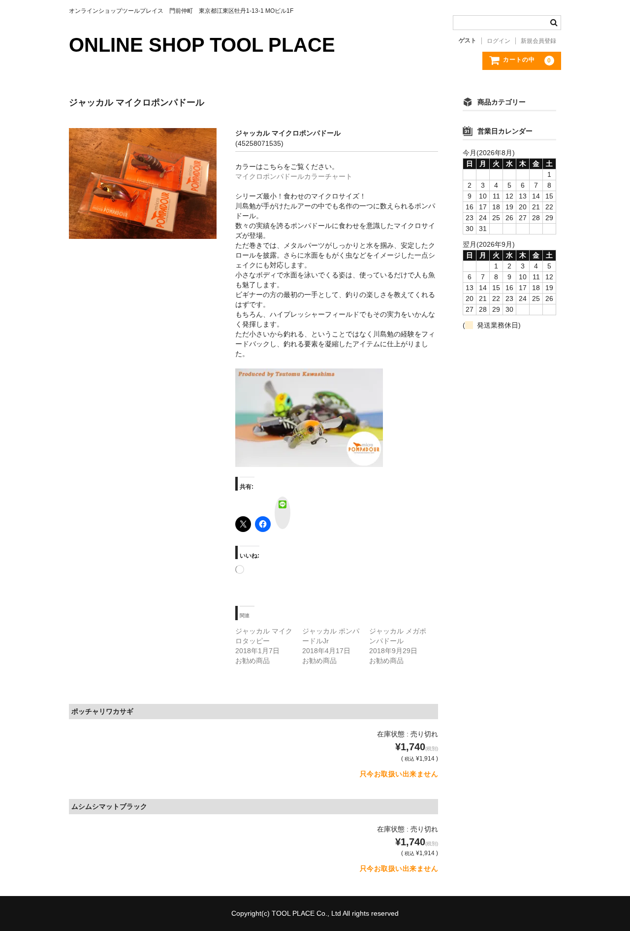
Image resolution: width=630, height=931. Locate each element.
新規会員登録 (538, 40)
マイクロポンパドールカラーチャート (293, 176)
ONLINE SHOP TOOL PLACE (202, 45)
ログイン (498, 40)
